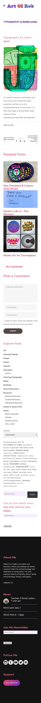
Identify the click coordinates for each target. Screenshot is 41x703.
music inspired (7, 472)
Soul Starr (19, 117)
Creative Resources (12, 399)
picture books (22, 472)
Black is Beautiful (11, 414)
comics (31, 456)
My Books (7, 385)
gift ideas (6, 461)
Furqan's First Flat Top (30, 458)
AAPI (19, 442)
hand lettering (14, 461)
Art (4, 350)
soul (4, 478)
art (23, 442)
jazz (4, 469)
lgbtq (13, 469)
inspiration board (9, 467)
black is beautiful (9, 450)
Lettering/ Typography (12, 377)
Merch (5, 381)
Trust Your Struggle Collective (12, 480)
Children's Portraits (9, 456)
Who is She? (10, 424)
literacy (18, 469)
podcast (29, 472)
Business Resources (12, 396)
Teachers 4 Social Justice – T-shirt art (23, 599)
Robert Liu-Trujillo (14, 475)
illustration (14, 464)
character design (22, 450)
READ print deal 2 (12, 608)
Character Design (10, 354)
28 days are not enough (10, 442)
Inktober (8, 417)
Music (35, 469)
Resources (7, 393)
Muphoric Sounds (27, 469)
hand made (23, 461)
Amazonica (7, 117)
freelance (19, 458)
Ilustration (7, 370)
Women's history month (10, 486)
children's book (7, 453)
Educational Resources (14, 403)
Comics (8, 373)
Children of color (22, 456)
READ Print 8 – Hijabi (13, 615)
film (13, 458)
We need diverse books (9, 483)
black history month (26, 448)
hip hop (6, 464)
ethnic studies (7, 458)
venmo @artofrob (12, 683)
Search (32, 494)
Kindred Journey (11, 421)
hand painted (32, 461)
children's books (19, 453)
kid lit (8, 469)
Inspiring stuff (22, 466)
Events (6, 362)
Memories (31, 117)
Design (6, 358)
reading (5, 475)
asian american (27, 445)
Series (6, 411)
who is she (20, 483)
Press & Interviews (11, 389)
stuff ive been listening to (14, 478)
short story (32, 475)
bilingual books (14, 448)
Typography (26, 480)
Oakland (15, 472)
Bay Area (6, 448)
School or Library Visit (12, 407)
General (6, 366)
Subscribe (7, 526)
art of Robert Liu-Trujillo (12, 445)
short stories (24, 475)
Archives (6, 431)
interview (32, 467)
